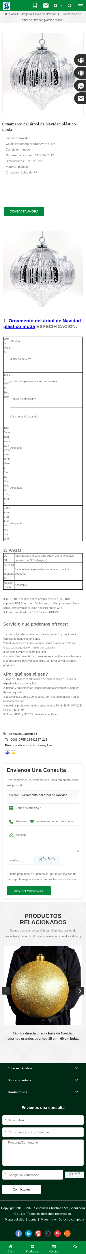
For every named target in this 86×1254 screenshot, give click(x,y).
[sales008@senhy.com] (13, 752)
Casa (12, 14)
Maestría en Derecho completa (62, 1219)
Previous (6, 991)
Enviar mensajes (28, 891)
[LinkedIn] (28, 1233)
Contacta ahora (24, 211)
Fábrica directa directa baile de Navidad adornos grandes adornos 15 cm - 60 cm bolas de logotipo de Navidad (43, 1036)
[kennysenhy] (7, 752)
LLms (32, 1219)
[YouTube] (38, 1233)
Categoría (25, 14)
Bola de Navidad (45, 14)
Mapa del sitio (14, 1219)
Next (80, 991)
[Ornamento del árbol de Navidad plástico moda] (43, 73)
